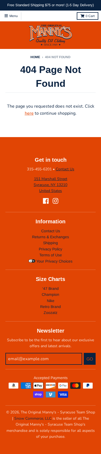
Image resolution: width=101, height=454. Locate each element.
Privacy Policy (50, 249)
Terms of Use (50, 255)
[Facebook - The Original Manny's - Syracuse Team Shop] (46, 201)
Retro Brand (50, 306)
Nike (50, 301)
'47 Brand (50, 288)
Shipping (50, 243)
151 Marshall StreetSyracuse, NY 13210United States (50, 185)
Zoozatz (50, 312)
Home (35, 57)
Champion (50, 294)
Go (89, 359)
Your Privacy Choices (53, 261)
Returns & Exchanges (50, 237)
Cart (90, 16)
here (29, 113)
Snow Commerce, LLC (32, 418)
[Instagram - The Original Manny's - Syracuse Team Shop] (55, 201)
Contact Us (65, 169)
